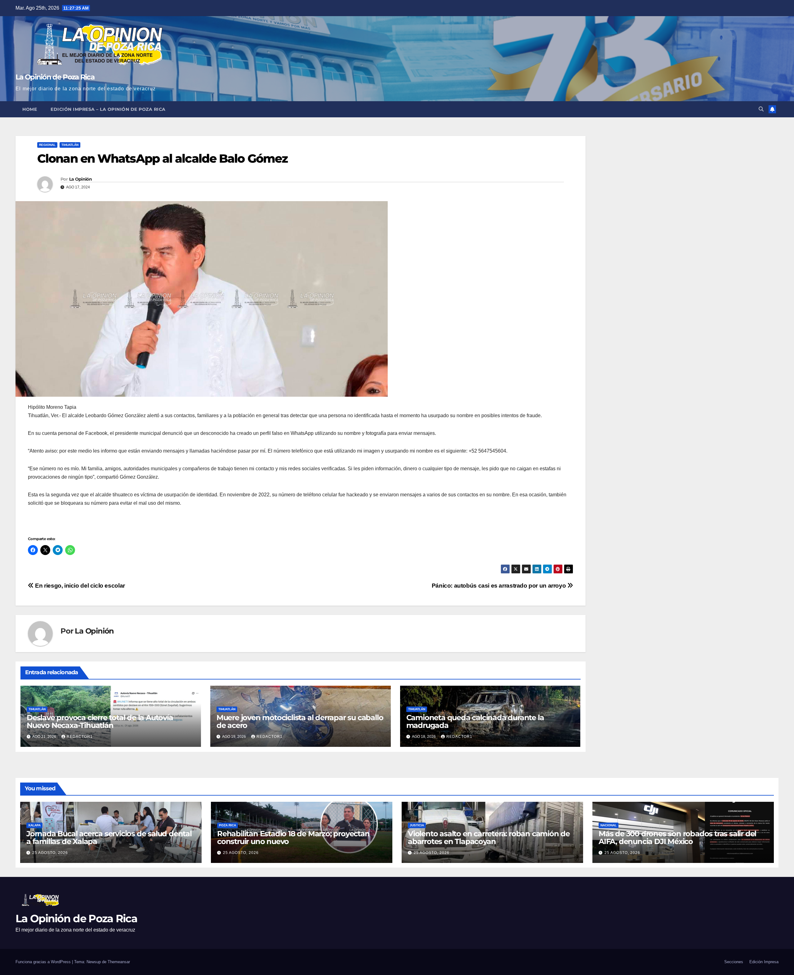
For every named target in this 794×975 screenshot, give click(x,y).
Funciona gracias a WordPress (44, 961)
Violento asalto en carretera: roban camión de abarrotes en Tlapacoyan (489, 837)
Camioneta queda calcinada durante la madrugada (475, 721)
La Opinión (80, 179)
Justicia (417, 825)
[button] (761, 109)
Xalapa (34, 825)
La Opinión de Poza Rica (55, 77)
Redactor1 (80, 736)
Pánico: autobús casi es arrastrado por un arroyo (499, 585)
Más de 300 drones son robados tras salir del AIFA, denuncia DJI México (677, 837)
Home (29, 109)
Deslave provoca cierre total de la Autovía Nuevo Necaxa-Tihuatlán (100, 721)
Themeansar (119, 961)
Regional (47, 145)
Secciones (733, 961)
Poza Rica (227, 825)
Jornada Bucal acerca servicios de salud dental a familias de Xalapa (109, 837)
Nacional (608, 825)
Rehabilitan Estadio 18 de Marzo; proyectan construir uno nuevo (293, 837)
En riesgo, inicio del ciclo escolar (79, 585)
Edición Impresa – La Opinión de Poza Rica (108, 109)
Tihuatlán (69, 145)
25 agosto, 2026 (50, 853)
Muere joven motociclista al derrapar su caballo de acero (299, 721)
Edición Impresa (763, 961)
